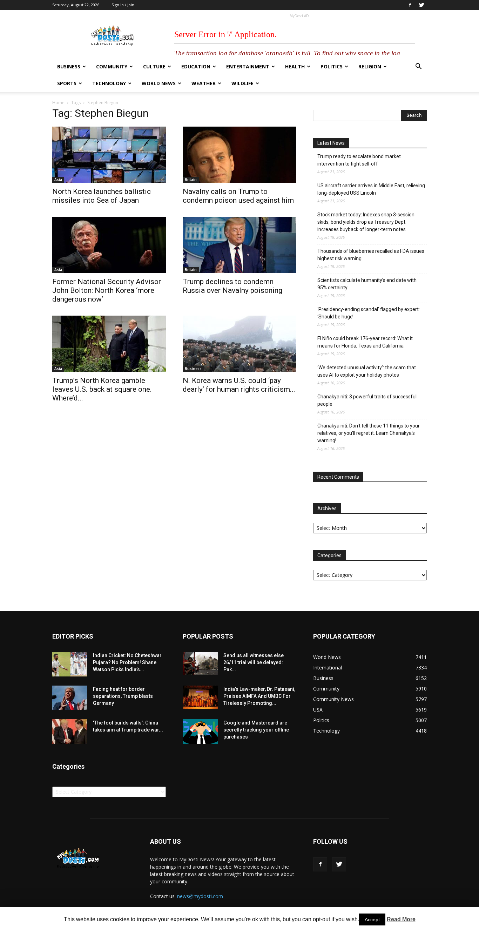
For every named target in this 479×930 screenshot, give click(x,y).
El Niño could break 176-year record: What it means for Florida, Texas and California (365, 342)
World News (159, 83)
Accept (372, 919)
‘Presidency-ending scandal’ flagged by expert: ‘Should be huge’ (368, 312)
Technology (109, 83)
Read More (401, 919)
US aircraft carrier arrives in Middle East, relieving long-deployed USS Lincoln (371, 189)
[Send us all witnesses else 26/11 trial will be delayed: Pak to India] (200, 663)
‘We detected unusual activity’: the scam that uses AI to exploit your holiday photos (366, 371)
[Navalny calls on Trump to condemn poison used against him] (239, 155)
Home (58, 103)
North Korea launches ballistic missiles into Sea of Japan (101, 195)
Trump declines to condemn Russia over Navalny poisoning (232, 286)
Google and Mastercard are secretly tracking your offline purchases (256, 730)
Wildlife (242, 83)
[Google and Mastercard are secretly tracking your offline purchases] (200, 731)
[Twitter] (421, 5)
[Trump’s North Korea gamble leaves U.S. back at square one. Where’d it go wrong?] (109, 344)
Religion (369, 66)
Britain (191, 179)
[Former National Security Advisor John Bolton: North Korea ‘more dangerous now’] (109, 245)
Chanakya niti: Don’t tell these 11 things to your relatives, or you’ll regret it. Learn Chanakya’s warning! (368, 433)
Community (111, 66)
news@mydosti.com (200, 896)
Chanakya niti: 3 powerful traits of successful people (367, 400)
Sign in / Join (123, 4)
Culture (154, 66)
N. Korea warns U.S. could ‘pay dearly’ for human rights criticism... (239, 384)
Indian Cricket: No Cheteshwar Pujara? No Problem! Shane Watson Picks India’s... (127, 662)
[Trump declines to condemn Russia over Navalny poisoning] (239, 245)
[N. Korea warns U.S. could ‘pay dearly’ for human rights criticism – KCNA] (239, 344)
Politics (332, 66)
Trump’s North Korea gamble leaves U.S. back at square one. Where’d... (102, 389)
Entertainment (247, 66)
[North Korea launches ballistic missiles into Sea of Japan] (109, 155)
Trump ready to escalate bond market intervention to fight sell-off (359, 160)
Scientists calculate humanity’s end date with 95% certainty (367, 283)
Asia (58, 179)
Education (195, 66)
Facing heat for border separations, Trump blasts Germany (123, 696)
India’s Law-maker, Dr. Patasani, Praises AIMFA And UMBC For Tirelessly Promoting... (259, 696)
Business (68, 66)
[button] (418, 67)
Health (295, 66)
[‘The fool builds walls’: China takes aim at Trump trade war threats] (69, 731)
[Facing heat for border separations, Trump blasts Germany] (69, 698)
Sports (66, 83)
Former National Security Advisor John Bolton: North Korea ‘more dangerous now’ (106, 290)
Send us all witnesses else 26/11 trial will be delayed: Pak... (253, 662)
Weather (203, 83)
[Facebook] (410, 5)
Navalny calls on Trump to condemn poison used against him (238, 195)
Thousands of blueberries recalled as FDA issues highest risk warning (370, 254)
